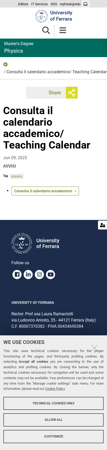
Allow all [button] (54, 420)
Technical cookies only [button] (53, 403)
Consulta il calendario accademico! (43, 191)
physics (16, 176)
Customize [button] (53, 436)
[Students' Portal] (86, 4)
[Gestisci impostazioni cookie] (102, 225)
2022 (5, 66)
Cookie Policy (55, 389)
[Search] (46, 30)
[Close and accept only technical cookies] (94, 348)
